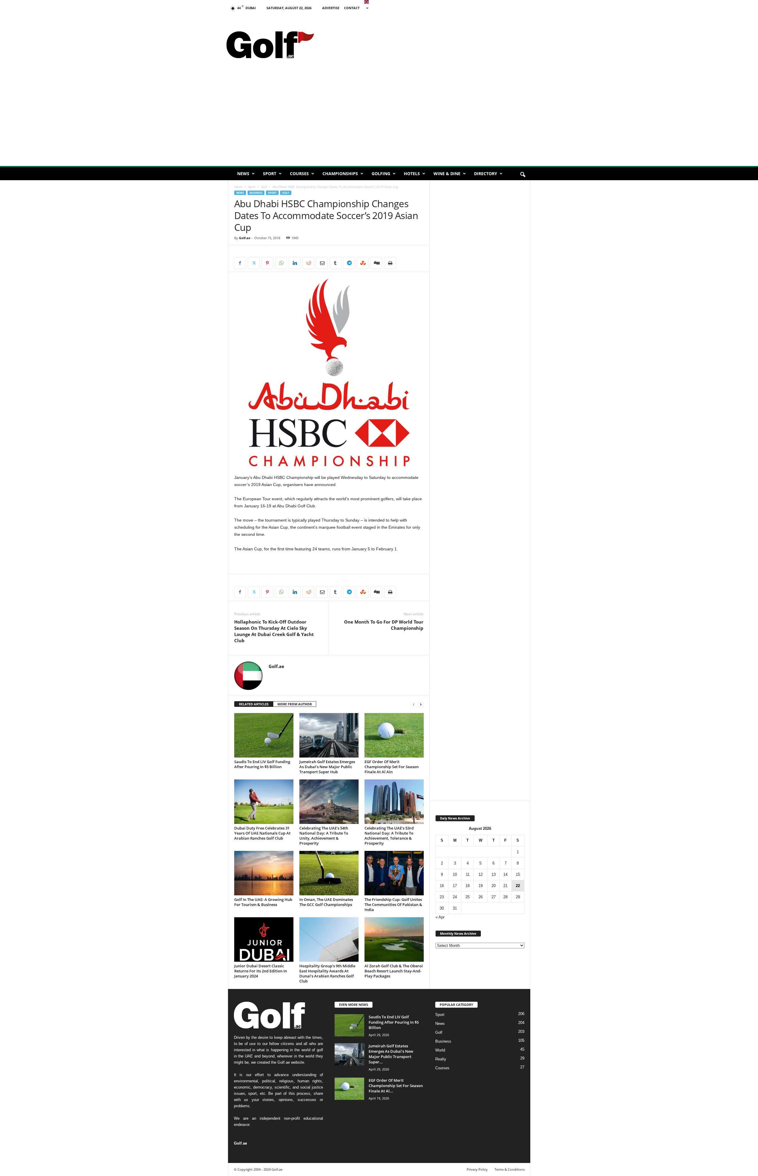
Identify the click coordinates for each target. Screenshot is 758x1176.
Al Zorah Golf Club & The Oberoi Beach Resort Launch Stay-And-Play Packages (393, 971)
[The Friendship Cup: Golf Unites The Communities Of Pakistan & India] (394, 873)
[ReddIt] (308, 263)
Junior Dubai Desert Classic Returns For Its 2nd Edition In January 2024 (260, 971)
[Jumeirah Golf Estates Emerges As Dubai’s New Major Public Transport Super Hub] (329, 735)
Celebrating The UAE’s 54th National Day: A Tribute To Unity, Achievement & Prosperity (323, 835)
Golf (264, 187)
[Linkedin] (295, 263)
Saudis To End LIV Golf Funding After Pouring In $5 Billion (262, 764)
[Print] (390, 263)
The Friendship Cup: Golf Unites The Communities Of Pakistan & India (393, 904)
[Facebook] (240, 263)
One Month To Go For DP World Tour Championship (383, 625)
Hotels (412, 173)
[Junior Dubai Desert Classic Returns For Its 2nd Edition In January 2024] (263, 939)
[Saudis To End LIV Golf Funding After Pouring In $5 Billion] (263, 735)
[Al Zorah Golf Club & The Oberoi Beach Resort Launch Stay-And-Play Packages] (394, 939)
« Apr (440, 917)
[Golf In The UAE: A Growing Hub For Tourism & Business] (263, 873)
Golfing (381, 173)
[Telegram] (349, 263)
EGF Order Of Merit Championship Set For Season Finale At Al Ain (391, 766)
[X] (254, 263)
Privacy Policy (477, 1169)
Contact (351, 8)
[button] (522, 174)
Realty (440, 1059)
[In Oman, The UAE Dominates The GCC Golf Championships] (329, 873)
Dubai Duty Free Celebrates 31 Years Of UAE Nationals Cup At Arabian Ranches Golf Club (262, 833)
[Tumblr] (335, 263)
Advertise (330, 8)
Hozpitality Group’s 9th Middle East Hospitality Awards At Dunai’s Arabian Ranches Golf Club (327, 973)
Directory (485, 173)
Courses (299, 173)
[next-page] (421, 704)
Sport (269, 173)
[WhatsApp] (281, 263)
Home (238, 187)
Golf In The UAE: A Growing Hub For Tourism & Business (263, 902)
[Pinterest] (267, 263)
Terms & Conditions (509, 1169)
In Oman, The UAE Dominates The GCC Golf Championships (326, 902)
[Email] (322, 263)
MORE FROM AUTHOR (294, 704)
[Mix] (363, 263)
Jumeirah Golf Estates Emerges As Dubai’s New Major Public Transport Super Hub (327, 766)
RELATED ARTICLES (254, 704)
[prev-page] (414, 704)
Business (256, 193)
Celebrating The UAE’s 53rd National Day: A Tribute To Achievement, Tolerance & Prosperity (389, 835)
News (243, 173)
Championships (340, 173)
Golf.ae (244, 238)
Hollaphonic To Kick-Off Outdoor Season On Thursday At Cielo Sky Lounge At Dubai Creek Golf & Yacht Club (274, 631)
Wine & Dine (446, 173)
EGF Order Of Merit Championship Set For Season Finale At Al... (396, 1086)
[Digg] (376, 263)
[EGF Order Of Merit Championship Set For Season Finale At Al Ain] (394, 735)
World (440, 1050)
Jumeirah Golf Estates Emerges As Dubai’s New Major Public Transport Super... (391, 1054)
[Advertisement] (423, 28)
